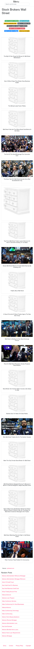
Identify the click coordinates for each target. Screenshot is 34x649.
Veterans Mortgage (7, 636)
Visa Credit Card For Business (10, 585)
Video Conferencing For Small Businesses (13, 604)
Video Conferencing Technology (10, 610)
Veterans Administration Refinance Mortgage (13, 576)
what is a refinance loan (24, 23)
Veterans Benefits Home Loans (10, 629)
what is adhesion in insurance (17, 28)
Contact (11, 645)
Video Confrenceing (7, 614)
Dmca (4, 645)
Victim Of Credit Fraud (8, 582)
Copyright (28, 645)
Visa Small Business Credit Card (10, 588)
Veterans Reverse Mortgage (9, 620)
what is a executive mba (10, 23)
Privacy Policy (19, 645)
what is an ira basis (24, 31)
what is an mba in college (11, 31)
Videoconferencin (6, 595)
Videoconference (6, 607)
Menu (16, 1)
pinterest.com (10, 568)
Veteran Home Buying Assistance (10, 617)
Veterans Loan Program (8, 598)
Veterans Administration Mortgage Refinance (13, 579)
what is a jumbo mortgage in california (17, 26)
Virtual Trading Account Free (9, 591)
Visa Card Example (7, 626)
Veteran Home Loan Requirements (11, 633)
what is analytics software (11, 21)
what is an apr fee (24, 21)
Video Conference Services (9, 601)
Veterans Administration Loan (9, 623)
